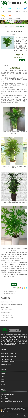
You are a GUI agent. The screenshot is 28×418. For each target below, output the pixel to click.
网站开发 (20, 409)
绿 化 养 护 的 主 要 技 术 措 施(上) (8, 353)
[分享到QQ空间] (24, 288)
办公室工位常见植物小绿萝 (7, 318)
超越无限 (24, 409)
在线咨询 (22, 60)
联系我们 (3, 390)
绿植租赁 (3, 376)
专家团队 (3, 381)
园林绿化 (3, 379)
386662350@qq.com (8, 400)
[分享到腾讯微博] (22, 288)
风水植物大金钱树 (5, 320)
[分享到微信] (18, 288)
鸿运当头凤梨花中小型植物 (7, 302)
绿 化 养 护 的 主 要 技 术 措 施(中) (8, 356)
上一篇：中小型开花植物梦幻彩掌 (9, 291)
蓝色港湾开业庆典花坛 (6, 364)
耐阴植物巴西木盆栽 (5, 312)
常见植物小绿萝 (4, 307)
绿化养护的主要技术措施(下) (7, 359)
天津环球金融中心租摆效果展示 (8, 361)
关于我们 (3, 373)
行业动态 (3, 349)
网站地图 (16, 409)
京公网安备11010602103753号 (7, 409)
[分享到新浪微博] (20, 288)
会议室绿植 (10, 26)
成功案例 (3, 384)
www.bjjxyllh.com (7, 398)
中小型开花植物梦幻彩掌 (6, 315)
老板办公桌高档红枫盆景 (6, 310)
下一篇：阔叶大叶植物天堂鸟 (8, 293)
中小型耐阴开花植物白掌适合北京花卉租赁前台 (11, 304)
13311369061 (6, 396)
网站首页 (5, 26)
